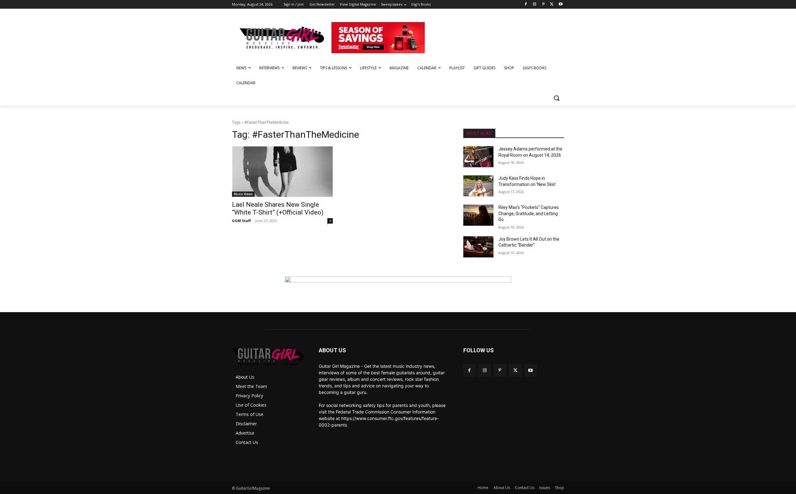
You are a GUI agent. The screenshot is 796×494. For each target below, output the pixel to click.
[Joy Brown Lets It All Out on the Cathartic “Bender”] (478, 246)
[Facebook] (526, 4)
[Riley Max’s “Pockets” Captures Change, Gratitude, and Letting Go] (478, 215)
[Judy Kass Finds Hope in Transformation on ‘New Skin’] (478, 185)
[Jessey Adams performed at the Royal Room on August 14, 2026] (478, 156)
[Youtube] (560, 4)
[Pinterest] (543, 4)
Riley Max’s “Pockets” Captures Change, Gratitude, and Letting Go (528, 213)
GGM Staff (241, 220)
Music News (243, 194)
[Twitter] (551, 4)
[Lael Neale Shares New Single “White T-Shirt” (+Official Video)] (282, 171)
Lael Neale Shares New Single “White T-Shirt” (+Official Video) (277, 208)
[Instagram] (534, 4)
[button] (556, 97)
